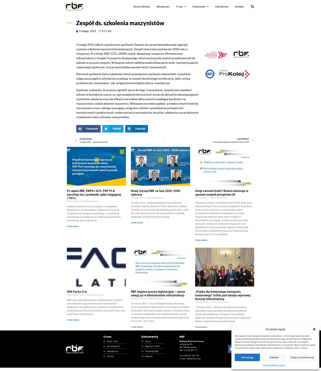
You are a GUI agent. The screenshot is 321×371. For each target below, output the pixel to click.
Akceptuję (247, 357)
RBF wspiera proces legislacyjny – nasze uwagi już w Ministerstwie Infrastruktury (158, 293)
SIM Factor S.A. (77, 291)
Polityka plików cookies (274, 365)
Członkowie (221, 6)
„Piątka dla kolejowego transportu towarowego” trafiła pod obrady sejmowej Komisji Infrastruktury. (222, 295)
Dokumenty (199, 6)
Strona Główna (141, 6)
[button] (314, 329)
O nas (179, 6)
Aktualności (163, 6)
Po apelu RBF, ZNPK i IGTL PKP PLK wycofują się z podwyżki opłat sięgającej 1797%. (94, 194)
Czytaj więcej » (73, 226)
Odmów (274, 357)
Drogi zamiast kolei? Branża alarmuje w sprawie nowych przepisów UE (221, 192)
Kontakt (239, 6)
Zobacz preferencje (302, 357)
